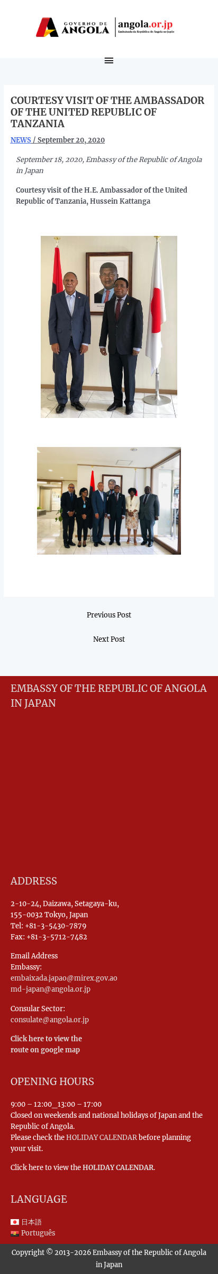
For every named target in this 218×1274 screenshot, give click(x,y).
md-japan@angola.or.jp (50, 989)
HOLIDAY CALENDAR (101, 1137)
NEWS (21, 140)
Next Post (109, 639)
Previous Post (109, 615)
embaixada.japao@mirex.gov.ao (64, 978)
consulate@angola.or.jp (50, 1019)
